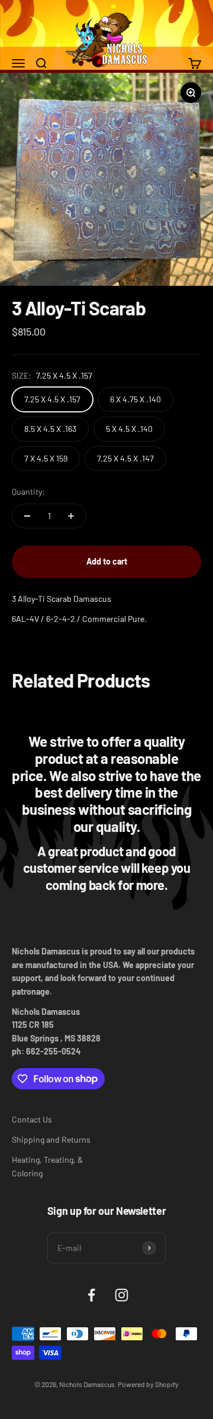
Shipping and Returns (51, 1139)
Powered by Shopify (148, 1384)
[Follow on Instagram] (122, 1295)
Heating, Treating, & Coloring (47, 1166)
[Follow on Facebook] (91, 1295)
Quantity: (28, 491)
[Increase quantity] (71, 516)
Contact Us (32, 1119)
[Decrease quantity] (27, 516)
